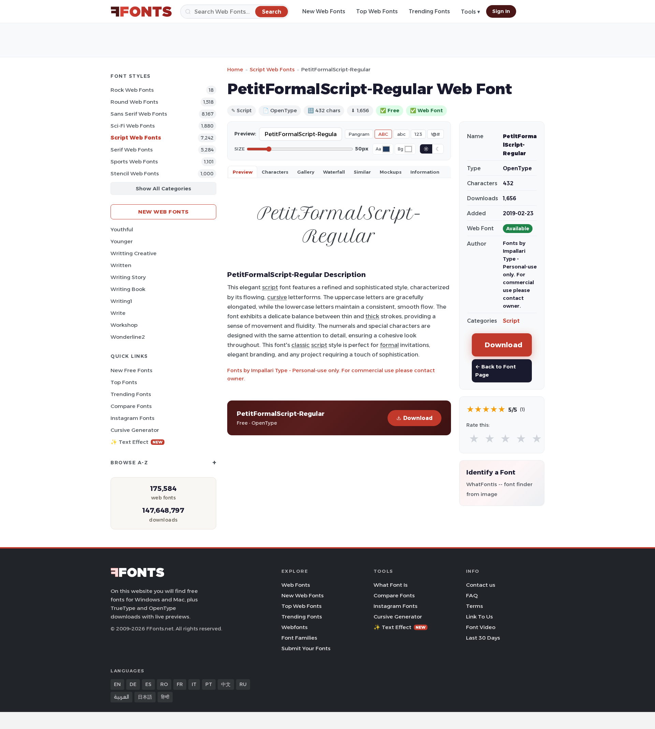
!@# (435, 134)
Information (424, 172)
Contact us (480, 585)
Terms (474, 606)
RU (243, 684)
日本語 (145, 697)
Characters (275, 172)
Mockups (391, 172)
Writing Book (128, 289)
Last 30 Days (483, 638)
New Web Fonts (323, 11)
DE (133, 684)
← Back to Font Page (495, 370)
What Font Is (391, 585)
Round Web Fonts (134, 102)
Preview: (245, 134)
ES (148, 684)
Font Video (480, 627)
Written (121, 265)
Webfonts (294, 627)
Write (118, 313)
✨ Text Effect (137, 442)
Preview (242, 172)
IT (194, 684)
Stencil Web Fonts (135, 173)
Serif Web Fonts (132, 149)
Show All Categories (163, 188)
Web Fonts (295, 585)
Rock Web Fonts (132, 90)
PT (208, 684)
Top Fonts (124, 382)
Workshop (124, 325)
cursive (277, 297)
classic (300, 344)
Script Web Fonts (136, 137)
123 (418, 134)
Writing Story (128, 277)
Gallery (305, 172)
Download (418, 418)
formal (389, 344)
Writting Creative (134, 253)
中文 (226, 684)
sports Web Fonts (134, 161)
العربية (121, 697)
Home (235, 69)
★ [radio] (474, 439)
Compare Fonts (131, 406)
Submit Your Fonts (306, 648)
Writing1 (121, 301)
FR (180, 684)
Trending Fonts (429, 11)
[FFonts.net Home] (141, 11)
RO (164, 684)
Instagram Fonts (133, 418)
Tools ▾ (470, 12)
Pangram (359, 134)
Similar (362, 172)
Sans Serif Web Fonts (139, 114)
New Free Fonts (131, 370)
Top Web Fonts (377, 11)
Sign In (501, 11)
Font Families (299, 638)
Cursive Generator (135, 430)
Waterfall (334, 172)
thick (372, 316)
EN (117, 684)
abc (401, 134)
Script (511, 321)
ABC (383, 134)
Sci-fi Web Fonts (133, 125)
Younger (122, 241)
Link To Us (479, 616)
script (270, 287)
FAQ (472, 595)
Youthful (122, 229)
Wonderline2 (128, 337)
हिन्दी (165, 697)
